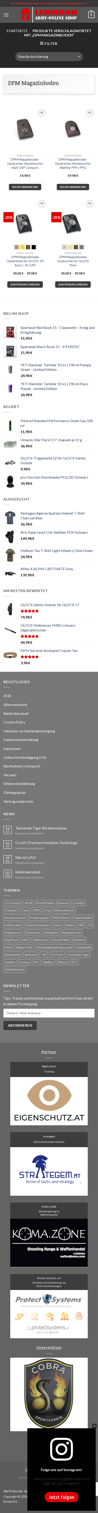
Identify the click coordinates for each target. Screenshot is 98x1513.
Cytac (25, 910)
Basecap (63, 903)
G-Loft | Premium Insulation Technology (46, 842)
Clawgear (11, 910)
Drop (47, 910)
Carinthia (79, 903)
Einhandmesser (64, 910)
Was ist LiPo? (25, 857)
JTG (90, 925)
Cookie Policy (14, 722)
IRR (81, 925)
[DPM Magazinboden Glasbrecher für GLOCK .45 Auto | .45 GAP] (25, 220)
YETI (74, 962)
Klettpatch (51, 932)
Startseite (17, 30)
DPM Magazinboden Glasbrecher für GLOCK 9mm (73, 261)
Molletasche (41, 940)
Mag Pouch (12, 940)
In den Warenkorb (25, 186)
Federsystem (13, 925)
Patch (8, 947)
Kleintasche (33, 932)
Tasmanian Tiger (78, 955)
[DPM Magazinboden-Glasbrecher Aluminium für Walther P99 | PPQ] (73, 130)
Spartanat (31, 955)
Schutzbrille (84, 947)
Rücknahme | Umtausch (21, 766)
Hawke (70, 925)
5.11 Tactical (13, 903)
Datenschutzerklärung (20, 739)
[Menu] (6, 14)
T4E (43, 955)
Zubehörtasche (14, 969)
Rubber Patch (24, 947)
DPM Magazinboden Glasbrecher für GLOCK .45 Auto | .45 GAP (25, 261)
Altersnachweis (15, 704)
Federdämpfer (82, 918)
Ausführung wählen (25, 284)
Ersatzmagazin (39, 918)
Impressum (12, 748)
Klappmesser (13, 932)
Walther (49, 962)
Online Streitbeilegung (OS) (24, 757)
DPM (36, 910)
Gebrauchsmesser (38, 925)
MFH (26, 940)
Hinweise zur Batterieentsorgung (29, 731)
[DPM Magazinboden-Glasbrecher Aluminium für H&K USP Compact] (25, 130)
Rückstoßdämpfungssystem (55, 947)
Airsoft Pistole (45, 903)
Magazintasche (71, 932)
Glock (57, 925)
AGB (7, 695)
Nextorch (79, 940)
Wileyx (62, 962)
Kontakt (25, 1478)
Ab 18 (28, 903)
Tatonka (10, 962)
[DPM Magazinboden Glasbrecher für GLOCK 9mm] (73, 220)
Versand (9, 775)
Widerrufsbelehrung (19, 783)
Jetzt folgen (61, 1497)
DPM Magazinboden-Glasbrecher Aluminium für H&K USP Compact (25, 163)
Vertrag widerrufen (18, 801)
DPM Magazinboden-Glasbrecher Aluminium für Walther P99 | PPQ (73, 163)
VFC (36, 962)
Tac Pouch (56, 955)
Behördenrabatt (16, 713)
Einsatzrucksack (15, 918)
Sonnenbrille (13, 955)
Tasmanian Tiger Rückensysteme (41, 828)
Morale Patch (61, 940)
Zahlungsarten (14, 792)
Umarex (24, 962)
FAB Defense (61, 918)
